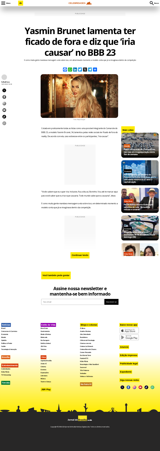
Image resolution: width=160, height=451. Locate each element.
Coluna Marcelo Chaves (88, 349)
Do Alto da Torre (85, 355)
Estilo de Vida (48, 325)
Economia (127, 171)
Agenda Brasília (46, 361)
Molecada (44, 337)
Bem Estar (44, 328)
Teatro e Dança (46, 382)
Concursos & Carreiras (9, 331)
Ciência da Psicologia (87, 340)
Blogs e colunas (89, 325)
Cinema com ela (85, 343)
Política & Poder (6, 343)
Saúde (3, 346)
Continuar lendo (80, 255)
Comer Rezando (85, 352)
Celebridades (5, 369)
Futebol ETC (84, 358)
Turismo (43, 349)
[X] (85, 70)
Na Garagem (45, 340)
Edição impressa (128, 355)
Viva (43, 357)
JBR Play (46, 389)
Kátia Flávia (128, 201)
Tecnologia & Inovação (9, 349)
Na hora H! (86, 384)
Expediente (126, 372)
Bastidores (84, 337)
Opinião (3, 340)
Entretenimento (10, 365)
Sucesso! (83, 367)
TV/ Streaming (6, 375)
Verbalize (83, 373)
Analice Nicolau (85, 331)
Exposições (45, 373)
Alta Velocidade (85, 334)
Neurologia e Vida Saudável (89, 364)
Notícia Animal (46, 343)
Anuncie (124, 347)
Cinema (43, 367)
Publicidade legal (129, 363)
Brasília (127, 146)
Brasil (3, 328)
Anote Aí (43, 364)
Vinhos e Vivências (86, 376)
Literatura (44, 376)
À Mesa (82, 328)
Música (43, 379)
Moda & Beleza (46, 334)
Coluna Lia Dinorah (86, 346)
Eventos (43, 370)
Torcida (6, 382)
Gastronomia (45, 331)
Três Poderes (84, 370)
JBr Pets (44, 346)
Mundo (3, 337)
